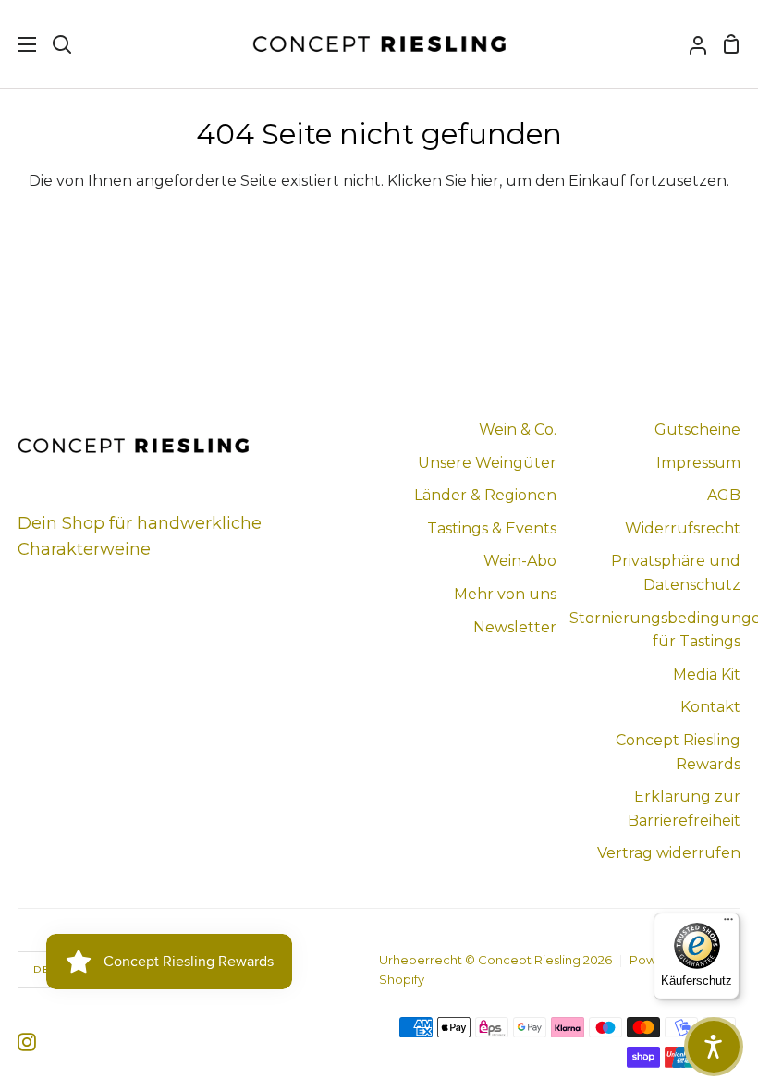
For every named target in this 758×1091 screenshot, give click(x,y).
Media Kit (706, 674)
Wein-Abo (519, 561)
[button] (713, 1046)
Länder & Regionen (485, 495)
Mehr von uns (505, 594)
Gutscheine (697, 429)
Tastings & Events (491, 528)
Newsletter (514, 627)
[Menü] (728, 924)
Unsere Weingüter (487, 463)
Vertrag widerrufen (668, 853)
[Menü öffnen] (19, 44)
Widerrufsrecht (682, 528)
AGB (723, 495)
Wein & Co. (517, 429)
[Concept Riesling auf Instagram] (27, 1042)
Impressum (698, 463)
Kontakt (710, 707)
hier (485, 181)
